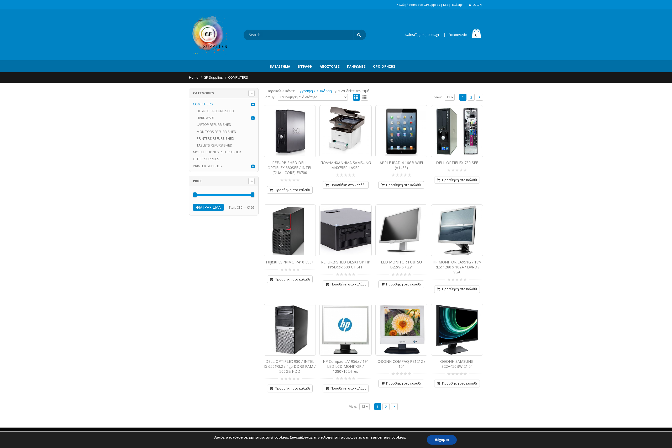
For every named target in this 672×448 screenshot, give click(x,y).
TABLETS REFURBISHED (214, 145)
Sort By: (269, 97)
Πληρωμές (356, 66)
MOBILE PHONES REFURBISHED (217, 152)
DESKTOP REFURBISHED (215, 111)
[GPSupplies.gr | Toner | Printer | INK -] (208, 35)
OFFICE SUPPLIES (206, 158)
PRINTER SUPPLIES (207, 166)
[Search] (360, 35)
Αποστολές (330, 66)
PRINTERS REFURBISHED (215, 138)
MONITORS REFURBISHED (216, 131)
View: (438, 97)
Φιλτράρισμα (208, 207)
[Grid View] (356, 97)
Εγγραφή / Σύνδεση (314, 90)
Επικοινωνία (458, 35)
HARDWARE (206, 117)
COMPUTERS (203, 104)
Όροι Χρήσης (384, 66)
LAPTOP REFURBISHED (214, 124)
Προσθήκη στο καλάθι (292, 189)
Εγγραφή (304, 66)
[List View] (364, 97)
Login (477, 5)
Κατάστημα (280, 66)
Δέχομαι (442, 439)
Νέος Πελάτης (453, 5)
